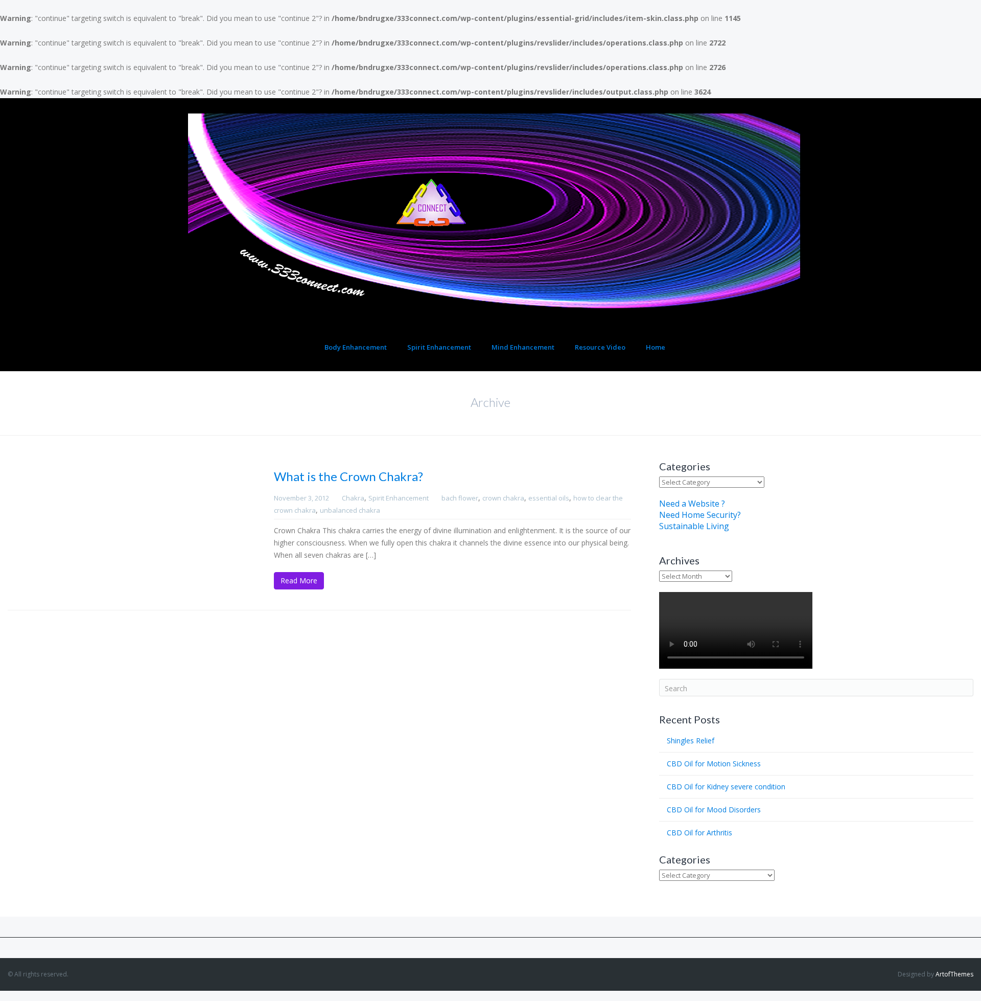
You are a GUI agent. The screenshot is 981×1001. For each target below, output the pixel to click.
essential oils (548, 498)
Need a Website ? (692, 503)
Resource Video (600, 347)
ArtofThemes (954, 974)
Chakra (353, 498)
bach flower (459, 498)
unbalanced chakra (350, 510)
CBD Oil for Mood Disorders (714, 809)
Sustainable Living (694, 526)
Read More (299, 580)
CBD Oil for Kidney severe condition (726, 786)
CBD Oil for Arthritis (699, 832)
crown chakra (503, 498)
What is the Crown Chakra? (348, 476)
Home (655, 347)
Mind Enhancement (523, 347)
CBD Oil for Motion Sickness (714, 763)
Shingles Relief (690, 740)
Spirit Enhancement (439, 347)
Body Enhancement (355, 347)
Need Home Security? (700, 514)
